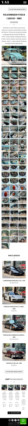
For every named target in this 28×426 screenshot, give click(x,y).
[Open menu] (24, 2)
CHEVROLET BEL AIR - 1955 (14, 363)
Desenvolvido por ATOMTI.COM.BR (14, 424)
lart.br (4, 385)
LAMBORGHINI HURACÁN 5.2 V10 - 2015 (14, 280)
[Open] (4, 387)
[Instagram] (6, 389)
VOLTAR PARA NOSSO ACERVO (17, 9)
